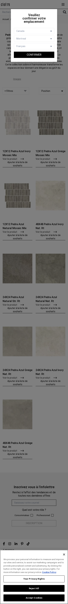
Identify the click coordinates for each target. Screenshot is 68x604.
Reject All (34, 588)
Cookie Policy (49, 572)
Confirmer (34, 54)
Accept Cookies (34, 598)
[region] (34, 577)
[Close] (64, 554)
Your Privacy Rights (34, 579)
